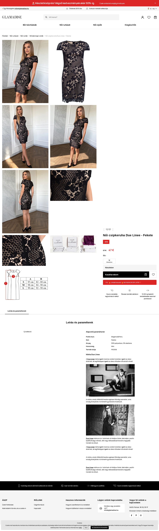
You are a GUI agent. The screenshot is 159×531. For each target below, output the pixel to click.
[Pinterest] (136, 515)
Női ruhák (24, 36)
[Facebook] (131, 515)
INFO (80, 528)
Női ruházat (14, 36)
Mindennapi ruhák (36, 36)
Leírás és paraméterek (17, 311)
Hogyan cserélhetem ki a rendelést (78, 505)
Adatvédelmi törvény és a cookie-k (14, 508)
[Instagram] (141, 515)
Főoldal (5, 36)
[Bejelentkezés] (142, 17)
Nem (86, 528)
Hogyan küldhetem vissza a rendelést (79, 508)
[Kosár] (155, 17)
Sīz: (104, 255)
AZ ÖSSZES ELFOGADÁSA (100, 528)
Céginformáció (39, 505)
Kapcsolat (37, 508)
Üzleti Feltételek (7, 505)
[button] (155, 3)
